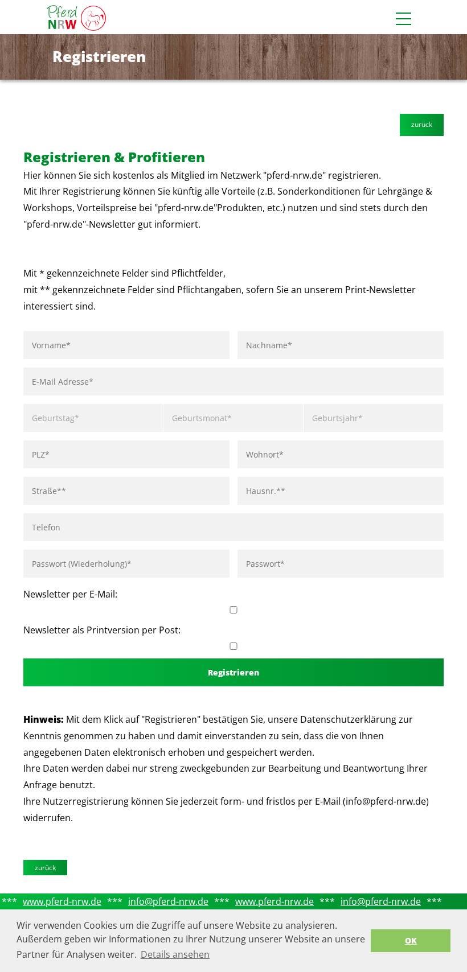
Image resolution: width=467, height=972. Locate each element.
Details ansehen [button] (175, 954)
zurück (421, 124)
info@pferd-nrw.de (168, 901)
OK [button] (411, 940)
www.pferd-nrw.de (62, 901)
